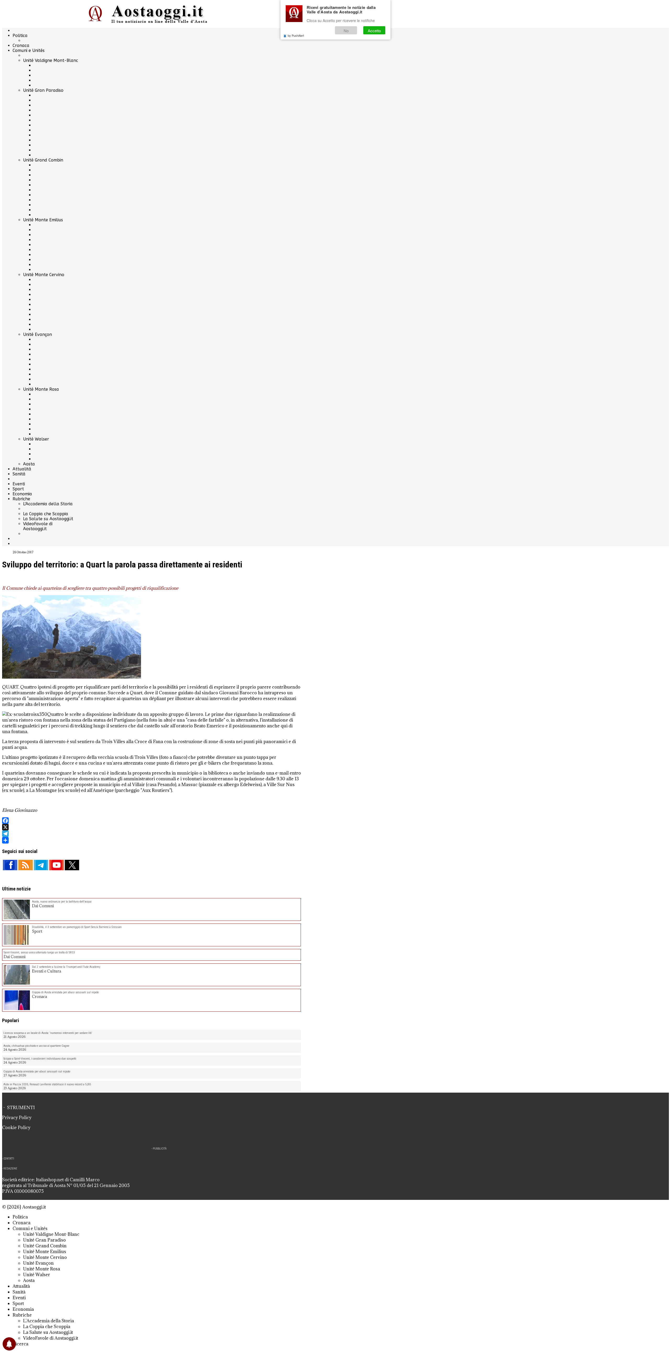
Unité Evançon (37, 334)
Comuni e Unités (29, 50)
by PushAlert (296, 35)
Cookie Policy (16, 1127)
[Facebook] (151, 820)
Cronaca (21, 45)
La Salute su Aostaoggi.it (48, 518)
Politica (20, 35)
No (346, 30)
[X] (151, 827)
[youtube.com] (56, 865)
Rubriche (21, 498)
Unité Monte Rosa (41, 389)
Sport (18, 488)
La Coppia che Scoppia (45, 513)
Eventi (19, 483)
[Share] (151, 840)
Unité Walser (36, 439)
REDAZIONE (10, 1168)
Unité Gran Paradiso (43, 90)
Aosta (29, 463)
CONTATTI (8, 1158)
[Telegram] (151, 833)
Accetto (374, 30)
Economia (22, 493)
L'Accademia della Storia (48, 503)
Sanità (19, 473)
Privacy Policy (16, 1117)
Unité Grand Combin (43, 160)
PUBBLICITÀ (159, 1148)
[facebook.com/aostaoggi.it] (10, 865)
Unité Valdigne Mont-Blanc (50, 60)
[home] (151, 14)
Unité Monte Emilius (43, 219)
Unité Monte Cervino (43, 274)
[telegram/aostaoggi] (41, 865)
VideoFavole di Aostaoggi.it (37, 526)
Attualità (22, 468)
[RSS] (25, 865)
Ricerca (20, 1344)
